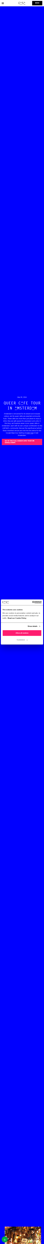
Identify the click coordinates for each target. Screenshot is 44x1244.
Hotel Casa (29, 433)
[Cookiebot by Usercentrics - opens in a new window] (32, 602)
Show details (32, 626)
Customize (21, 640)
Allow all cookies (22, 633)
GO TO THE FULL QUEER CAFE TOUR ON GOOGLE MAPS (19, 442)
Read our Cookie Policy (17, 618)
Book (37, 3)
